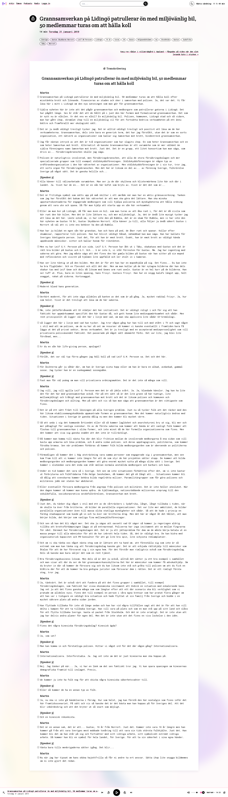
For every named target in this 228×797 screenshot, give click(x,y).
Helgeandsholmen (144, 40)
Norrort (52, 44)
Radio (37, 3)
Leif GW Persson (85, 40)
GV (124, 40)
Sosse (131, 40)
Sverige (44, 40)
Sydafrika (187, 40)
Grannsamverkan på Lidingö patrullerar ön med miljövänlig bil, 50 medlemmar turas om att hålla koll (52, 791)
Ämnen (19, 3)
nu (156, 40)
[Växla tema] (191, 3)
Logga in (46, 3)
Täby (43, 44)
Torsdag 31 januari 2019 (64, 31)
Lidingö (99, 40)
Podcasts (28, 3)
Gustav (176, 40)
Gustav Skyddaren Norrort (63, 40)
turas (117, 40)
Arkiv (11, 3)
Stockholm (165, 40)
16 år (108, 40)
